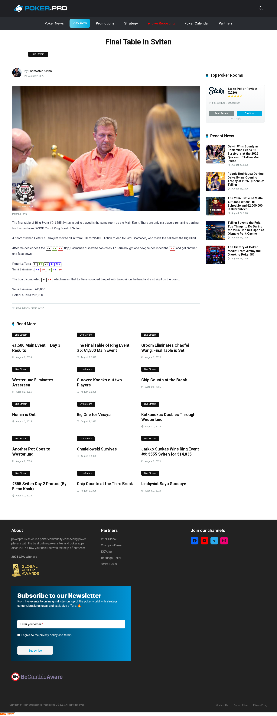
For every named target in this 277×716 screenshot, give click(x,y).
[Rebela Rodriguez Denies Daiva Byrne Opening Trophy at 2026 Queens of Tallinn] (215, 190)
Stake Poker (109, 564)
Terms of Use (241, 705)
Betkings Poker (111, 558)
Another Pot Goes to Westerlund (31, 451)
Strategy (131, 23)
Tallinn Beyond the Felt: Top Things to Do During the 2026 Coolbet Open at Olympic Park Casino (246, 228)
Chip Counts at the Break (164, 380)
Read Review (221, 113)
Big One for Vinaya (94, 414)
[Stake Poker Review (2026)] (216, 93)
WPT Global (108, 539)
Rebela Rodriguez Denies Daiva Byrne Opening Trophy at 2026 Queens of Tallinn (246, 179)
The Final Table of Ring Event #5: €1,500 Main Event (103, 348)
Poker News (54, 23)
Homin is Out (24, 414)
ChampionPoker (111, 545)
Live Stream (38, 54)
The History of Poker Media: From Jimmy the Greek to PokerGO (244, 251)
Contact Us (222, 705)
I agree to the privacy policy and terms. (46, 635)
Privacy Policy (260, 705)
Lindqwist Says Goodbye (163, 483)
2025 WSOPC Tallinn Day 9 (30, 308)
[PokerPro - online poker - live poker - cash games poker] (40, 8)
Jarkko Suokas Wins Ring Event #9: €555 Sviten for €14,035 (170, 451)
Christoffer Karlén (40, 71)
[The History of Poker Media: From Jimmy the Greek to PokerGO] (215, 263)
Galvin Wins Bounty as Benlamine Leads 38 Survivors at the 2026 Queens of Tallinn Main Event (244, 154)
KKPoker (107, 551)
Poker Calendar (196, 23)
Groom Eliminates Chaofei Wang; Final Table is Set (165, 348)
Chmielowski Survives (97, 449)
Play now (80, 23)
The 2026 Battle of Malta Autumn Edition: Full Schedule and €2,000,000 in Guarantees (245, 204)
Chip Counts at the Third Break (105, 483)
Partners (226, 23)
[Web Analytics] (7, 714)
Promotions (105, 23)
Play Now (249, 113)
